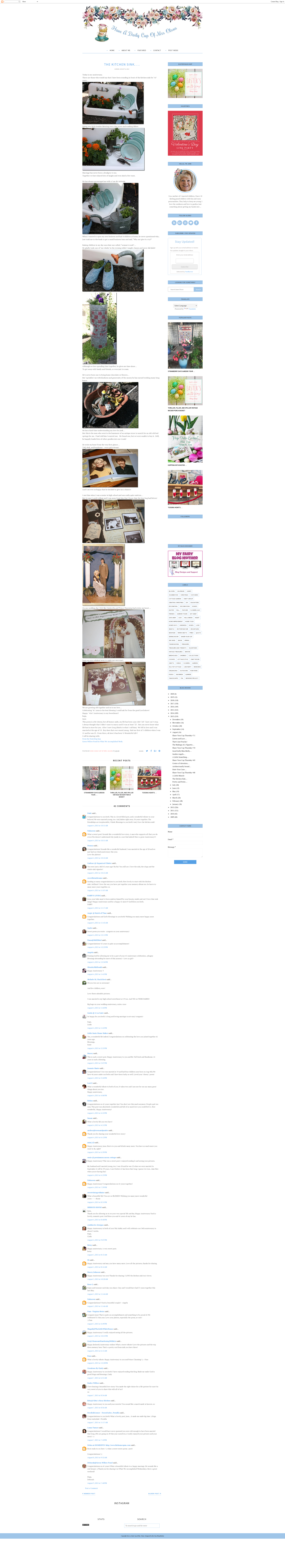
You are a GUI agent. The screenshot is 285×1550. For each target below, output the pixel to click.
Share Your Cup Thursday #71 (183, 735)
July (173, 785)
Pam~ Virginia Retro (95, 1311)
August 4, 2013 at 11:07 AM (97, 890)
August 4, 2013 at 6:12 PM (97, 1137)
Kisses (191, 625)
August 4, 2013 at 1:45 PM (97, 1028)
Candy (189, 591)
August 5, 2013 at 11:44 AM (97, 1294)
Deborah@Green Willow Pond (100, 1463)
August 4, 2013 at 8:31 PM (97, 1202)
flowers (187, 663)
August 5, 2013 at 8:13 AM (97, 1255)
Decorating (173, 606)
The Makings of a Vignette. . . (183, 745)
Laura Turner (92, 1428)
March (174, 798)
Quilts (198, 633)
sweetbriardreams (94, 878)
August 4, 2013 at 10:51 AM (97, 825)
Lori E (89, 1083)
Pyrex (191, 633)
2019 (172, 697)
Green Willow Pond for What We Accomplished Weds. (102, 741)
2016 (172, 707)
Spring (186, 640)
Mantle (171, 629)
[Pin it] (159, 751)
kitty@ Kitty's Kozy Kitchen (98, 1400)
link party (187, 667)
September (176, 729)
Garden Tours (182, 614)
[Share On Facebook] (151, 751)
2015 (172, 710)
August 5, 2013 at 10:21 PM (97, 1336)
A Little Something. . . (180, 757)
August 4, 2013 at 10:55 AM (97, 873)
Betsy (89, 1245)
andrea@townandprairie (97, 1130)
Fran (89, 1356)
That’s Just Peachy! (179, 742)
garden (195, 663)
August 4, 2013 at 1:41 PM (97, 974)
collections (193, 655)
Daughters (195, 602)
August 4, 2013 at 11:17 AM (97, 908)
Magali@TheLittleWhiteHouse (100, 1329)
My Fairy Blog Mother (158, 1536)
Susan (89, 1118)
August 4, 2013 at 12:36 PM (97, 962)
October (175, 726)
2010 (172, 814)
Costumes (194, 595)
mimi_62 (90, 1142)
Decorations (185, 606)
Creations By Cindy (95, 1368)
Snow (180, 640)
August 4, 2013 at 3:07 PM (97, 1063)
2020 (172, 694)
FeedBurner (189, 272)
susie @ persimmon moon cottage (101, 1157)
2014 (172, 713)
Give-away (172, 617)
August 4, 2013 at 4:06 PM (97, 1095)
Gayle (89, 928)
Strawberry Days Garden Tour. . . (181, 371)
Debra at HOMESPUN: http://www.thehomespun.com (109, 1445)
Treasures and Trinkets (177, 648)
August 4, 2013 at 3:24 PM (97, 1078)
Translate (192, 309)
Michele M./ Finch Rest (96, 979)
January (175, 804)
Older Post (154, 1494)
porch (171, 674)
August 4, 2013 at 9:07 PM (97, 1240)
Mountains (195, 629)
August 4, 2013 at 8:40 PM (97, 1220)
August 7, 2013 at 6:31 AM (97, 1378)
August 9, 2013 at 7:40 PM (97, 1483)
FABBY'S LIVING (94, 895)
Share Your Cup (186, 636)
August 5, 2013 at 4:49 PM (97, 1324)
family (178, 663)
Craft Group (188, 599)
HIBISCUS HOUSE (94, 1207)
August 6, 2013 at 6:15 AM (97, 1351)
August (175, 732)
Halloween (188, 617)
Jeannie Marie (93, 1068)
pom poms (193, 670)
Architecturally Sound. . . (181, 766)
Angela (90, 952)
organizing (173, 670)
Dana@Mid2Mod (94, 940)
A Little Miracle (178, 776)
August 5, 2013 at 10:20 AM (97, 1279)
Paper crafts (182, 633)
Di (88, 1260)
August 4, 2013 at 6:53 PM (97, 1175)
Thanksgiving (174, 644)
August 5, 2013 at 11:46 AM (97, 1306)
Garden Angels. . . (178, 754)
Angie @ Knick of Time (97, 913)
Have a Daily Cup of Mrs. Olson (135, 1536)
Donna (90, 845)
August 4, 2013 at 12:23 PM (97, 947)
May (174, 791)
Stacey (90, 1053)
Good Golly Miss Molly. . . (181, 751)
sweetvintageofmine (96, 1192)
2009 (172, 817)
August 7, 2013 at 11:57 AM (97, 1422)
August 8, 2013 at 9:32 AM (97, 1457)
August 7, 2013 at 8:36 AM (97, 1407)
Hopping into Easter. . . (177, 465)
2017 (172, 703)
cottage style (182, 659)
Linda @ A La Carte (95, 1013)
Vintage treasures (175, 652)
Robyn (90, 1101)
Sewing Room (173, 636)
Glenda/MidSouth (94, 967)
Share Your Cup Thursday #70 (183, 748)
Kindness (183, 625)
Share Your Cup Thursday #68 (183, 772)
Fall (178, 610)
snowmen (179, 674)
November (176, 723)
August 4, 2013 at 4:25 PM (97, 1113)
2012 (172, 807)
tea (182, 678)
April (174, 794)
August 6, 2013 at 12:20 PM (97, 1363)
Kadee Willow (93, 1383)
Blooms (172, 591)
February (175, 801)
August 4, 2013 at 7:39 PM (97, 1187)
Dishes (194, 606)
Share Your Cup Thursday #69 (183, 760)
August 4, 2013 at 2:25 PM (97, 1048)
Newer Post (89, 1494)
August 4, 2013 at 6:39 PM (97, 1152)
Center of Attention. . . (180, 763)
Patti (89, 813)
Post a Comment (91, 1488)
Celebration (173, 595)
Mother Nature (182, 629)
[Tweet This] (147, 751)
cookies (172, 659)
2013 (172, 716)
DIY (187, 602)
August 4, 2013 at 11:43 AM (97, 923)
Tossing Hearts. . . (175, 507)
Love (198, 625)
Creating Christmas (176, 602)
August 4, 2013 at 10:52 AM (97, 858)
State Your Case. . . (179, 769)
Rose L (90, 1284)
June (174, 788)
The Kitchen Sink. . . (179, 779)
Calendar (180, 591)
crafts (171, 663)
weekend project (192, 678)
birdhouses (173, 655)
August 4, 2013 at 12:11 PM (97, 935)
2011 (172, 810)
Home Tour (189, 621)
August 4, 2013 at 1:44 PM (97, 1008)
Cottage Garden (175, 599)
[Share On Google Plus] (155, 751)
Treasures (185, 644)
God (180, 617)
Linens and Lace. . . (179, 738)
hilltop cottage (175, 667)
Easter (171, 610)
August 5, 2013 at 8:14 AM (97, 1267)
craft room (195, 659)
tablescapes (173, 678)
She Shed (172, 640)
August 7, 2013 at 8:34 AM (97, 1395)
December (176, 719)
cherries (183, 655)
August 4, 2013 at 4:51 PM (97, 1125)
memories (197, 667)
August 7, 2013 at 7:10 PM (97, 1440)
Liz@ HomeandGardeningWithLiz (101, 1341)
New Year (172, 633)
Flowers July (195, 610)
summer (188, 674)
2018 (172, 700)
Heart (197, 617)
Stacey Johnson (93, 1272)
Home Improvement (176, 621)
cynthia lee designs (95, 1225)
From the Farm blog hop (91, 739)
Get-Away (193, 614)
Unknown (91, 831)
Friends (171, 614)
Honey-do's (173, 625)
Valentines (193, 648)
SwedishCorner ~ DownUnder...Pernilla (103, 1413)
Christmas (184, 595)
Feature (185, 610)
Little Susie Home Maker (97, 1033)
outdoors (184, 670)
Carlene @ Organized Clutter (99, 863)
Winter (187, 652)
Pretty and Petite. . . (179, 782)
